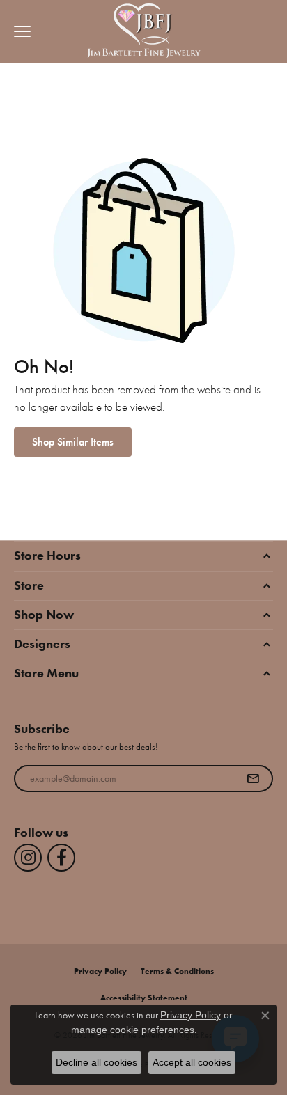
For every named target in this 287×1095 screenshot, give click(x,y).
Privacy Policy (100, 971)
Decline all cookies (96, 1062)
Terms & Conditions (177, 971)
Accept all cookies (192, 1062)
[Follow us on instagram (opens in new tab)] (28, 858)
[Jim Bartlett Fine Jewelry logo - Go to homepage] (143, 32)
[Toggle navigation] (19, 31)
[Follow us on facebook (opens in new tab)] (61, 858)
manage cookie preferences (132, 1029)
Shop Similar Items (73, 441)
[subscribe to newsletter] (253, 778)
